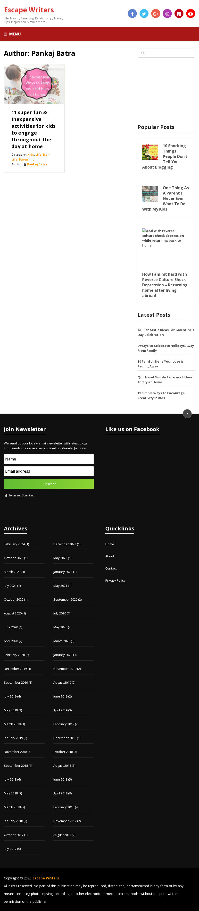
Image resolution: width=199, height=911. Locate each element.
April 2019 (60, 710)
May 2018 (11, 793)
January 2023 (62, 572)
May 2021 (60, 585)
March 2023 (12, 572)
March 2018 (12, 807)
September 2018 (16, 765)
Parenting (26, 159)
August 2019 (62, 682)
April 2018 (60, 793)
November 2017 (64, 821)
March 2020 (61, 641)
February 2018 (63, 807)
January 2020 (62, 655)
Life (38, 155)
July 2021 (10, 585)
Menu (15, 34)
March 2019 (12, 724)
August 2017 (62, 835)
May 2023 (60, 558)
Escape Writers (29, 9)
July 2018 (10, 779)
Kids (30, 155)
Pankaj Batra (37, 164)
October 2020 (13, 599)
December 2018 (64, 738)
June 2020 (11, 627)
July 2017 (10, 848)
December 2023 (64, 544)
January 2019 (13, 738)
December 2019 (15, 668)
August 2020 (13, 613)
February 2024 (14, 544)
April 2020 (11, 641)
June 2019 (60, 696)
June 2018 (60, 779)
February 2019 (63, 724)
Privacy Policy (115, 580)
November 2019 (64, 668)
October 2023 (13, 558)
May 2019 (11, 710)
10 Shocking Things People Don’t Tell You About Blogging (164, 156)
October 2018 (63, 751)
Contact (110, 568)
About (109, 556)
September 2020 (65, 599)
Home (109, 544)
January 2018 (13, 821)
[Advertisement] (166, 91)
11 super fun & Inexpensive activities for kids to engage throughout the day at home (33, 129)
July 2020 (59, 613)
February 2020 (14, 655)
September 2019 (16, 682)
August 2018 (62, 765)
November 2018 (15, 751)
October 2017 (13, 835)
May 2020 (60, 627)
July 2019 (10, 696)
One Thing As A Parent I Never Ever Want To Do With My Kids (165, 198)
